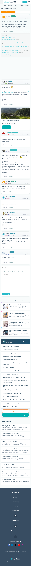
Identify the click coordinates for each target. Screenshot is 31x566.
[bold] (4, 271)
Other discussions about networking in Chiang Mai (15, 415)
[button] (20, 271)
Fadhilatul (7, 16)
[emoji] (14, 271)
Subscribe (22, 11)
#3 (27, 134)
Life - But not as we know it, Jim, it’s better (12, 50)
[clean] (22, 271)
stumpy (7, 149)
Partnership (15, 510)
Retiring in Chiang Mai (7, 55)
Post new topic (8, 11)
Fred (6, 132)
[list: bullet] (16, 271)
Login (21, 1)
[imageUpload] (12, 271)
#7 (27, 214)
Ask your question (16, 411)
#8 (27, 235)
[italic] (6, 271)
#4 (27, 151)
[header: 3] (18, 271)
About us (15, 506)
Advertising (15, 502)
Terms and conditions (15, 553)
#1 (27, 18)
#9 (27, 254)
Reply (11, 31)
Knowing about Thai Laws (8, 39)
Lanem (7, 252)
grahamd (7, 212)
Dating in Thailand (6, 37)
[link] (10, 271)
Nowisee (7, 196)
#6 (27, 198)
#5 (27, 183)
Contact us (15, 497)
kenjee (7, 81)
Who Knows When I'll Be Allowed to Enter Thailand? (14, 46)
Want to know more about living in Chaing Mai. (13, 42)
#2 (27, 83)
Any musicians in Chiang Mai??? (10, 52)
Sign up (25, 1)
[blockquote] (8, 271)
